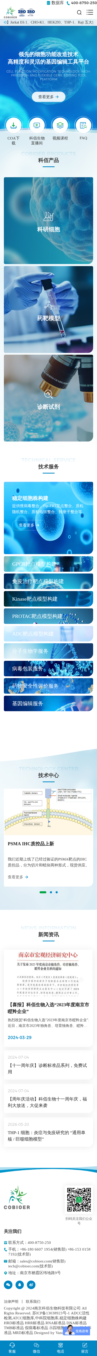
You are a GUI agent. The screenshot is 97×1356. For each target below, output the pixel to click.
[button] (43, 892)
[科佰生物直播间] (37, 125)
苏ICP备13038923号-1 (51, 1313)
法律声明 (11, 1302)
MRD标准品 (23, 1333)
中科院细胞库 (46, 1318)
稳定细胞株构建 (73, 1318)
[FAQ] (83, 125)
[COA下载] (13, 125)
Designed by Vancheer (52, 1333)
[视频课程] (60, 125)
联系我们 (33, 1302)
